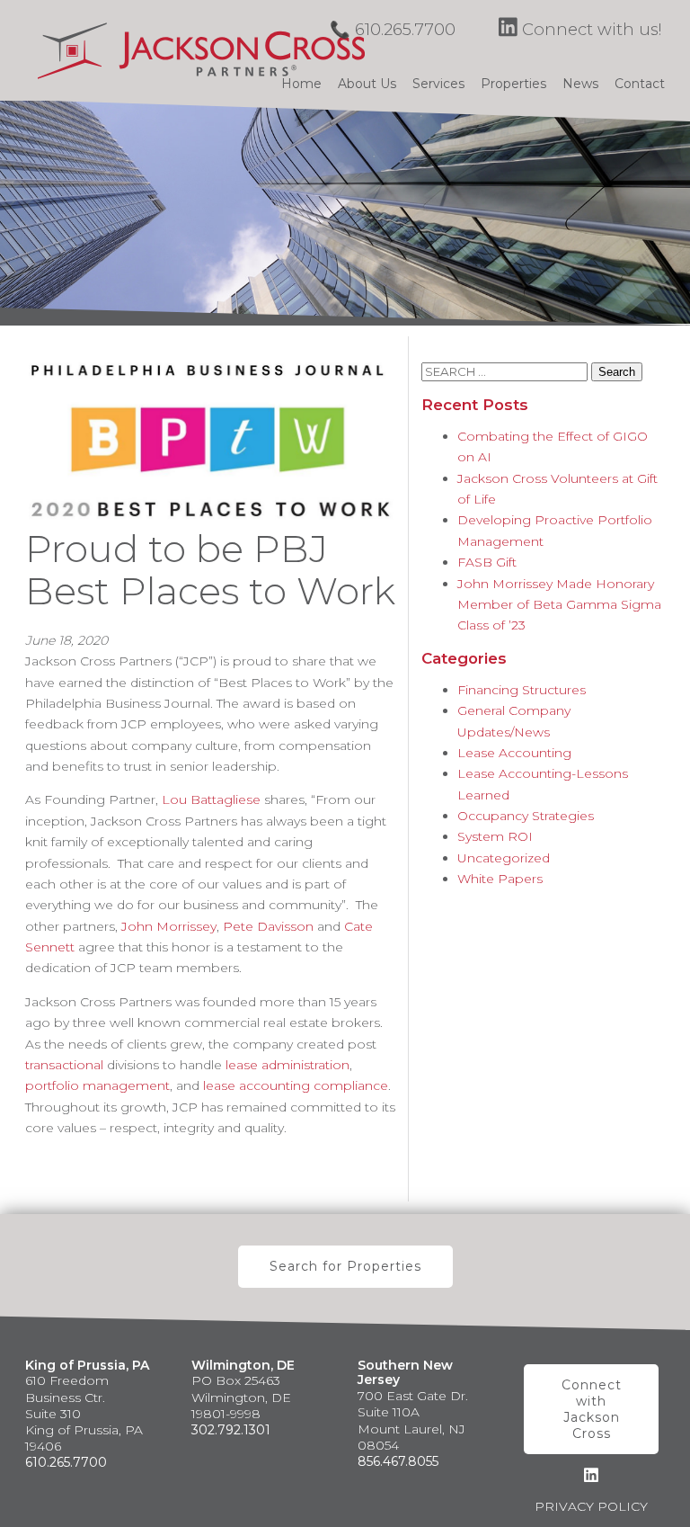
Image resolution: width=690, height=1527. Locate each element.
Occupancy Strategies (525, 816)
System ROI (495, 836)
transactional (64, 1065)
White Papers (500, 879)
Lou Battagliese (211, 799)
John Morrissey (169, 926)
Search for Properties (345, 1266)
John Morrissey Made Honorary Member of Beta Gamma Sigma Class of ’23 (559, 605)
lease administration (287, 1065)
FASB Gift (487, 562)
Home (301, 84)
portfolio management (97, 1085)
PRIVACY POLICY (591, 1506)
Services (438, 84)
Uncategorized (503, 858)
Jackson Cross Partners (201, 50)
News (580, 84)
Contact (640, 84)
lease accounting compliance (295, 1085)
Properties (513, 84)
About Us (367, 84)
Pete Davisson (268, 926)
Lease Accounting (514, 753)
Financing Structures (521, 690)
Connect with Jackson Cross (592, 1409)
